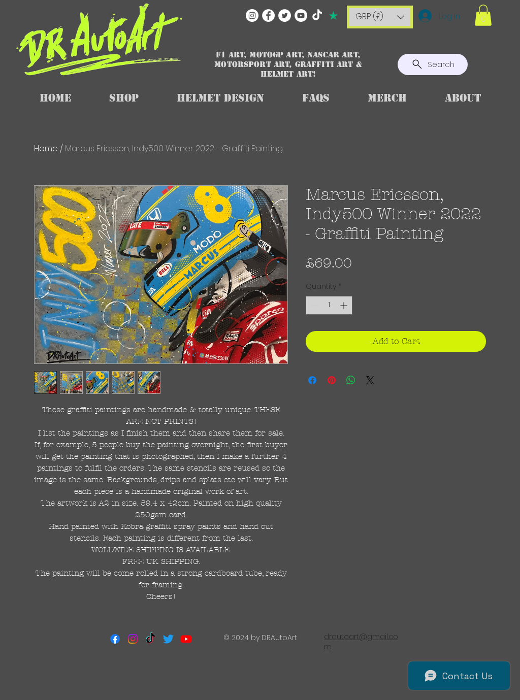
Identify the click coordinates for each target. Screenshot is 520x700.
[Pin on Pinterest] (332, 380)
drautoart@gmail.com (361, 641)
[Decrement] (313, 305)
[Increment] (344, 305)
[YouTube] (301, 15)
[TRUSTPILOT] (333, 15)
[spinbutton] (329, 305)
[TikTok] (317, 15)
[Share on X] (370, 380)
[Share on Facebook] (312, 380)
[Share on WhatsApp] (351, 380)
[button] (380, 17)
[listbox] (380, 17)
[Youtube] (186, 638)
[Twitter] (284, 15)
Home (46, 148)
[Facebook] (268, 15)
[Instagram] (252, 15)
